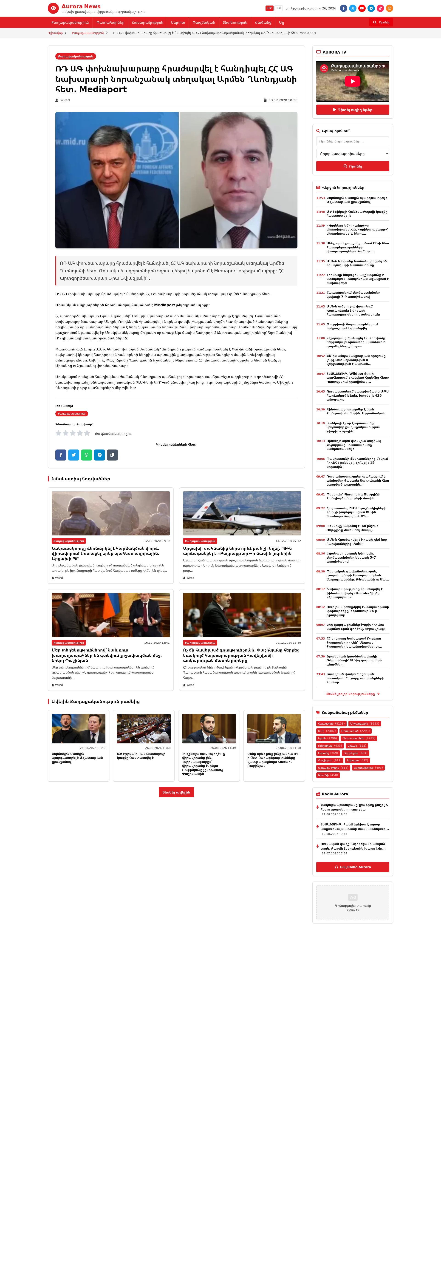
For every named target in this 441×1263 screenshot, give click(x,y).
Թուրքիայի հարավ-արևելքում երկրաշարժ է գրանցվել (352, 326)
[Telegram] (371, 8)
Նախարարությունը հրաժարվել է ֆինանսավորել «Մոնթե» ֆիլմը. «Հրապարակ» (355, 593)
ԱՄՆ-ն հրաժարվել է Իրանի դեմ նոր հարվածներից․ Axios (357, 541)
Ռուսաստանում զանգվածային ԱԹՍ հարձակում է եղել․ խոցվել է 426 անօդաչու (358, 395)
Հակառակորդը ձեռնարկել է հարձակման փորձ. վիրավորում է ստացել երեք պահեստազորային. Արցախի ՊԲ (105, 553)
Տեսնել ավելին (176, 792)
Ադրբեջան (356, 753)
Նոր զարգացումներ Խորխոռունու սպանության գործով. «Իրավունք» (356, 626)
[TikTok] (380, 8)
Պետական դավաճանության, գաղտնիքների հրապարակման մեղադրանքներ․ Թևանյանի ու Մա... (358, 575)
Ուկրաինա (330, 746)
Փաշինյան (330, 760)
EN (279, 8)
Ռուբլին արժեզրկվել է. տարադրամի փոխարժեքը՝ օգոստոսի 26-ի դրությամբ (358, 611)
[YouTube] (362, 8)
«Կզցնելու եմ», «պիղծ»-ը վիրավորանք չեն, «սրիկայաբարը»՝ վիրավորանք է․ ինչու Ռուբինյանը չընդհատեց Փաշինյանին (203, 763)
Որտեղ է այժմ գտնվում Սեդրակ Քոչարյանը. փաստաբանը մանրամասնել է (354, 444)
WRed (65, 100)
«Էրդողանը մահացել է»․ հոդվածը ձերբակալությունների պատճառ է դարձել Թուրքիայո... (356, 342)
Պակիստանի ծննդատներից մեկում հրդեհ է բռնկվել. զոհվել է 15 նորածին (357, 462)
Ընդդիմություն (368, 768)
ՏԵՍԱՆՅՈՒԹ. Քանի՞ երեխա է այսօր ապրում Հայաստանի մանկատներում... (355, 826)
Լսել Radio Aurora (355, 867)
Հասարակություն (147, 22)
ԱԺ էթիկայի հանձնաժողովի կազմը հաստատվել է (141, 755)
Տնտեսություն (235, 22)
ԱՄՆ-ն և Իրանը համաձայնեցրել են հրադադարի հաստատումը (357, 263)
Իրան (327, 738)
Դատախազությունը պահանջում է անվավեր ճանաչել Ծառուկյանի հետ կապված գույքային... (358, 480)
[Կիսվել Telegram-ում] (99, 455)
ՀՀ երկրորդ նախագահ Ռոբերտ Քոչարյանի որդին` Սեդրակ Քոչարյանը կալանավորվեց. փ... (354, 642)
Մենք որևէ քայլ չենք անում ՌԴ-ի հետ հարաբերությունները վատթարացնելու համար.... (358, 247)
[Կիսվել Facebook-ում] (60, 455)
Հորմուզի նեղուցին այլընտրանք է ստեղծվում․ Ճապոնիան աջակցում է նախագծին (358, 279)
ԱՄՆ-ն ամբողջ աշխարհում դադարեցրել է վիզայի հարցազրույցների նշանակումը (353, 310)
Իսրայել (328, 753)
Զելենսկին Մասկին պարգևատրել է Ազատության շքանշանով (77, 757)
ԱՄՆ (327, 731)
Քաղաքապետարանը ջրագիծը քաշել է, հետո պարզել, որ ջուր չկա (354, 806)
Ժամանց (263, 22)
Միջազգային (364, 723)
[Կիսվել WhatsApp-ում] (86, 455)
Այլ (281, 22)
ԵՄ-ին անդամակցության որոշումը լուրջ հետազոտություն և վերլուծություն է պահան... (356, 359)
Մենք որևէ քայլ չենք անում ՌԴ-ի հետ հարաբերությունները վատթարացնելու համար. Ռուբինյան (273, 759)
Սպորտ (178, 22)
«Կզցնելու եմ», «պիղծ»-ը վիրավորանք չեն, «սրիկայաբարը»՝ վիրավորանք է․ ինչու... (357, 229)
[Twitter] (352, 8)
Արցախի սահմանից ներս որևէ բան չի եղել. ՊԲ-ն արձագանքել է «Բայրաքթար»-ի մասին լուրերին (237, 550)
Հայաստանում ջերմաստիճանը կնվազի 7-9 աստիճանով (353, 294)
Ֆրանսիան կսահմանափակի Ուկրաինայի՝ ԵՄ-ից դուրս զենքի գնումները (354, 660)
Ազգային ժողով (333, 768)
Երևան (357, 746)
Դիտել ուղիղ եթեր (355, 109)
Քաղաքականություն (70, 22)
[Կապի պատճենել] (112, 455)
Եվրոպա (357, 760)
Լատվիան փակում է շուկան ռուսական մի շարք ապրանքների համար (355, 678)
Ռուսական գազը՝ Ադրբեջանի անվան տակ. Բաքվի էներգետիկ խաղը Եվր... (353, 846)
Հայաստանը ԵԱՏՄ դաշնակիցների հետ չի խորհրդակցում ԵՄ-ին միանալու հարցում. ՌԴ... (356, 512)
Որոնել (355, 166)
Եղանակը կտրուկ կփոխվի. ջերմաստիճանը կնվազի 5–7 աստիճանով (351, 557)
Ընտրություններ (358, 738)
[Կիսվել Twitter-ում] (73, 455)
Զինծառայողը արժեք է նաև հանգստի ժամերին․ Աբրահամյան (356, 411)
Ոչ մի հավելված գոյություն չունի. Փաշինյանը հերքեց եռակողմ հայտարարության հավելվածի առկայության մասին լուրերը (241, 655)
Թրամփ (328, 775)
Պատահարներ (110, 22)
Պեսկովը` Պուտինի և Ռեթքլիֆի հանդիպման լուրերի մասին (353, 496)
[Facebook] (343, 8)
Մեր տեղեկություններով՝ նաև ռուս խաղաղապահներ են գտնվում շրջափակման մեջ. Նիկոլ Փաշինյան (107, 655)
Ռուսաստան (355, 731)
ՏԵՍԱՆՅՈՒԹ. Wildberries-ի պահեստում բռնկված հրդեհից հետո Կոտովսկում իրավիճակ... (358, 377)
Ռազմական (204, 22)
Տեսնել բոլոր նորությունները (351, 693)
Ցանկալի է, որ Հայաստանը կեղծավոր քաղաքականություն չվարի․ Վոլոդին (353, 427)
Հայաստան (331, 723)
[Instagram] (389, 8)
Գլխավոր (55, 33)
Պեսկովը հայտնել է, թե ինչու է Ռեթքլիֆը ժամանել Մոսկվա (352, 527)
